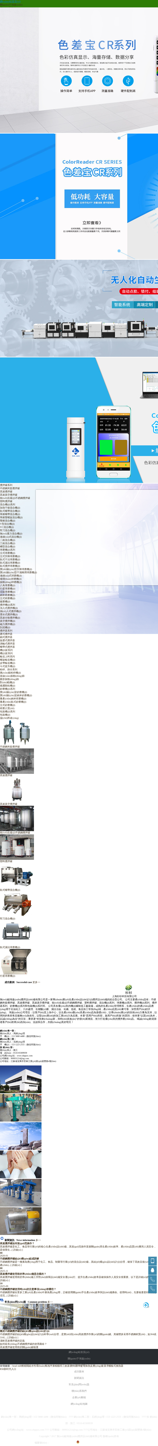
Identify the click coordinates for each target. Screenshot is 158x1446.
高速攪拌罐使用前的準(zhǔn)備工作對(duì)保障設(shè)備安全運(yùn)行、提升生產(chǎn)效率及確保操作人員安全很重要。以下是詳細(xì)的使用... (78, 1277)
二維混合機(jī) (7, 540)
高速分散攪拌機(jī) (10, 617)
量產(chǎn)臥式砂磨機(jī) (13, 702)
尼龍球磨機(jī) (7, 592)
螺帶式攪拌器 (7, 647)
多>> (38, 1240)
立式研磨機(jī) (7, 598)
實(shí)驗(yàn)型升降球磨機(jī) (16, 569)
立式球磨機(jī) (7, 553)
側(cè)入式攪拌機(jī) (10, 611)
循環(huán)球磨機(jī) (10, 579)
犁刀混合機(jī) (7, 530)
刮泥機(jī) (5, 627)
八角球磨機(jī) (7, 585)
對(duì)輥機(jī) (7, 682)
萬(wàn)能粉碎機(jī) (10, 672)
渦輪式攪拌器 (7, 643)
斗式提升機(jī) (7, 666)
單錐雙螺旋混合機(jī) (11, 517)
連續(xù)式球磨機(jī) (11, 575)
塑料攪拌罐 (6, 501)
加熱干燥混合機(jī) (10, 507)
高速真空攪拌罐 (8, 494)
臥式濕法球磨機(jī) (10, 562)
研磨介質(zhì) (7, 708)
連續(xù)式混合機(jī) (11, 537)
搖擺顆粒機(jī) (7, 685)
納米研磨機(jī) (7, 595)
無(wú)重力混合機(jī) (11, 533)
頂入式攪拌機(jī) (9, 608)
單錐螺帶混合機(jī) (10, 514)
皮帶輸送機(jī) (7, 663)
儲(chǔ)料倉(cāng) (9, 718)
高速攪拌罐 (6, 491)
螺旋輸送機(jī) (7, 659)
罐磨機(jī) (5, 601)
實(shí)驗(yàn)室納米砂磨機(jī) (16, 695)
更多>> (36, 982)
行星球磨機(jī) (7, 588)
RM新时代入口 (8, 1369)
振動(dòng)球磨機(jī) (11, 582)
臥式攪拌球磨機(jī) (10, 566)
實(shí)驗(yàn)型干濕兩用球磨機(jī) (18, 572)
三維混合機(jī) (7, 543)
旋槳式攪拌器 (7, 640)
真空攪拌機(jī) (7, 621)
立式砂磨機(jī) (7, 705)
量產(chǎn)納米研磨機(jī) (13, 698)
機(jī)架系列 (6, 653)
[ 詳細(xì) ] (17, 1249)
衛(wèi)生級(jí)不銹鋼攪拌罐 (15, 498)
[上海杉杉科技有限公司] (117, 994)
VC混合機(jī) (7, 527)
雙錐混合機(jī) (7, 520)
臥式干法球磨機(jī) (10, 559)
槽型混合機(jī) (7, 546)
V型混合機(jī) (7, 524)
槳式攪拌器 (6, 634)
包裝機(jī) (5, 714)
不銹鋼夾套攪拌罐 (10, 488)
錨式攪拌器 (6, 637)
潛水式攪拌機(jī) (9, 614)
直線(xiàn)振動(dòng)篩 (12, 676)
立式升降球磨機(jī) (10, 556)
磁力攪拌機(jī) (7, 624)
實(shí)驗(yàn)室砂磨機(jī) (13, 692)
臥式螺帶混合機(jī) (10, 511)
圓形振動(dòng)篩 (9, 679)
